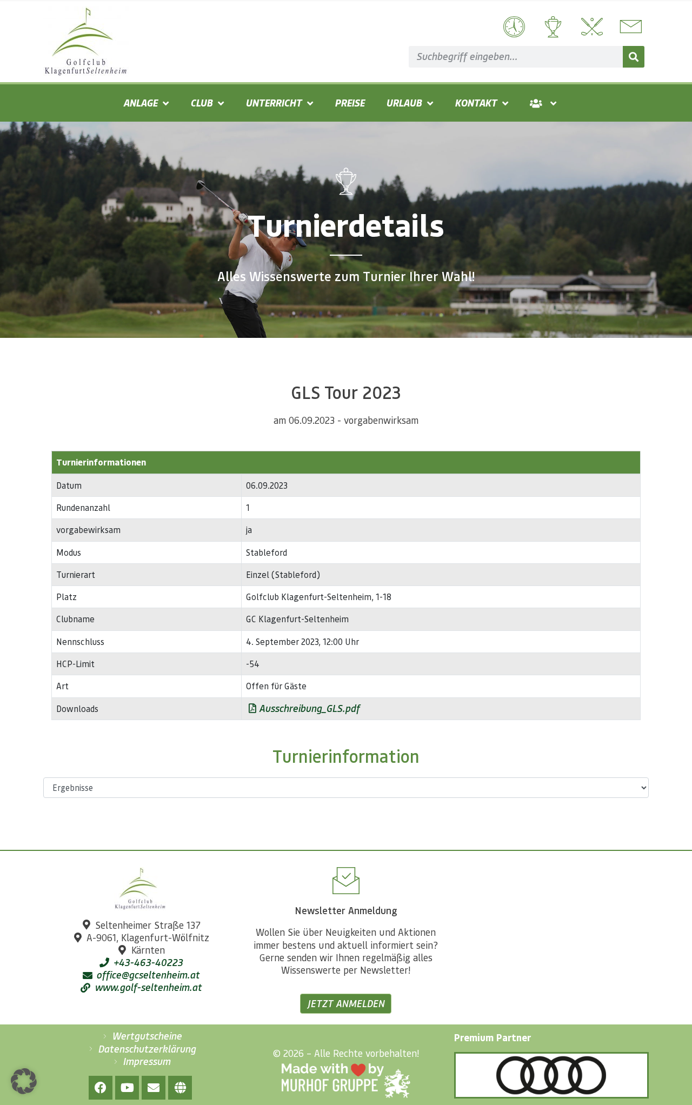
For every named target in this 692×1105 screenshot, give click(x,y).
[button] (24, 1081)
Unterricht (273, 102)
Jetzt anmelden (345, 1003)
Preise (349, 102)
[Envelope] (153, 1088)
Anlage (140, 102)
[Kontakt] (629, 27)
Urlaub (404, 102)
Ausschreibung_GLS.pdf (308, 708)
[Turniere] (552, 27)
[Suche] (633, 57)
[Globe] (180, 1088)
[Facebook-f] (100, 1088)
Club (201, 102)
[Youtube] (127, 1088)
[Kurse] (591, 27)
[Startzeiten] (513, 27)
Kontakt (476, 102)
